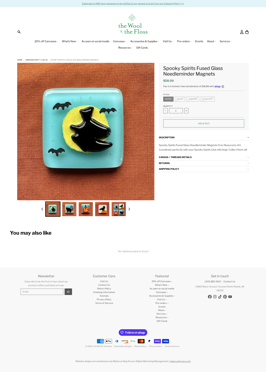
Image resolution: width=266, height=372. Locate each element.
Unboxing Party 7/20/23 (36, 60)
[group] (52, 209)
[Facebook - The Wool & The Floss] (210, 297)
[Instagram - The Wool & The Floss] (215, 297)
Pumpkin (192, 99)
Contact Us (229, 281)
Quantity (168, 106)
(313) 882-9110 (213, 281)
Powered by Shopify (123, 346)
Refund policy (140, 346)
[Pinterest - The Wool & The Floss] (225, 297)
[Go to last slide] (42, 209)
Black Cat (207, 99)
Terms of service (172, 346)
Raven (180, 99)
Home (19, 60)
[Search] (19, 32)
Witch (168, 99)
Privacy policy (155, 346)
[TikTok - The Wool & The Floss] (220, 297)
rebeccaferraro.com (180, 361)
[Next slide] (129, 209)
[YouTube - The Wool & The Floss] (230, 297)
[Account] (242, 32)
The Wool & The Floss (102, 346)
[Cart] (247, 32)
